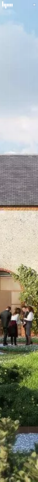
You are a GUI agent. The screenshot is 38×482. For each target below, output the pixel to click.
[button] (34, 4)
